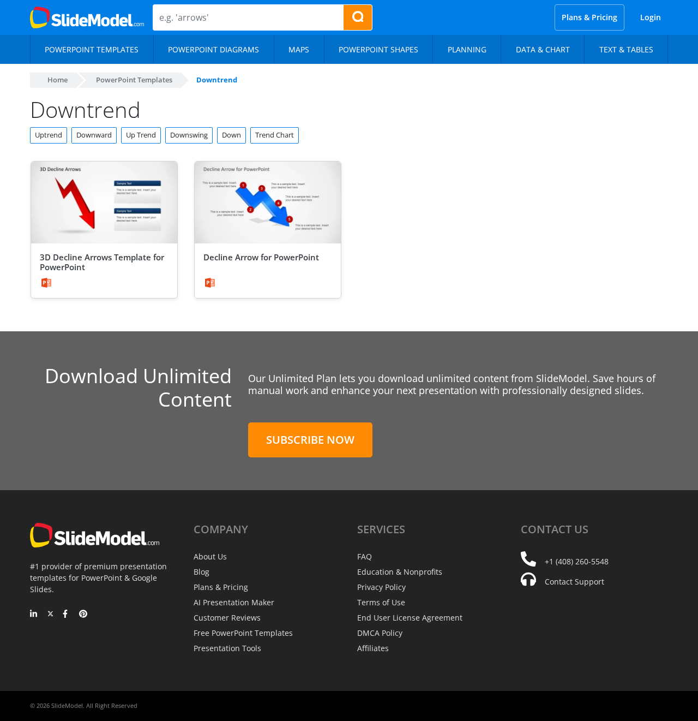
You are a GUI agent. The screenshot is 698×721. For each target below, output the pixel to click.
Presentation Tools (227, 648)
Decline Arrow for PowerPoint (261, 257)
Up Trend (141, 135)
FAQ (364, 556)
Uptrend (48, 135)
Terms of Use (381, 602)
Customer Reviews (227, 617)
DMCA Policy (379, 633)
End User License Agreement (409, 617)
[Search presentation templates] (357, 17)
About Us (210, 556)
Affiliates (373, 648)
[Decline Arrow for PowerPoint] (268, 203)
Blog (201, 572)
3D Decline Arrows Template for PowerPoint (102, 262)
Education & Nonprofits (399, 572)
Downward (94, 135)
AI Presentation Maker (234, 602)
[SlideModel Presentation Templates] (87, 17)
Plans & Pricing (589, 17)
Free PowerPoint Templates (243, 633)
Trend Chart (274, 135)
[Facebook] (67, 615)
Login (650, 17)
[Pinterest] (83, 615)
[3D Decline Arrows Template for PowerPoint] (104, 203)
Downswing (189, 135)
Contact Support (574, 581)
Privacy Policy (381, 587)
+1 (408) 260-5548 (577, 561)
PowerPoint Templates (134, 80)
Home (57, 80)
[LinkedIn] (34, 615)
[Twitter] (50, 615)
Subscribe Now (310, 439)
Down (231, 135)
